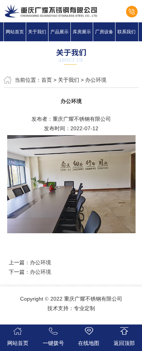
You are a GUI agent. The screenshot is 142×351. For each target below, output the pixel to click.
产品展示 (59, 31)
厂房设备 (104, 31)
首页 (46, 80)
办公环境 (95, 80)
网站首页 (15, 31)
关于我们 (37, 31)
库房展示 (82, 31)
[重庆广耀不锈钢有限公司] (71, 11)
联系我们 (126, 31)
